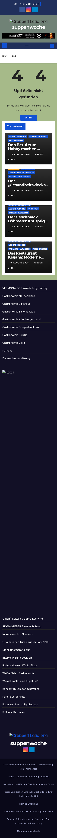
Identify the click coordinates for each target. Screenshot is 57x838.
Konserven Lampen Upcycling (20, 688)
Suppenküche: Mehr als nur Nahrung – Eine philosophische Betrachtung (28, 821)
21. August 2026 (20, 154)
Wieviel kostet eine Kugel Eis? (20, 681)
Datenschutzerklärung (16, 358)
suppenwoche (28, 27)
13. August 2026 (20, 190)
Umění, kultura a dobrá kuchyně (22, 618)
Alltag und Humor (17, 137)
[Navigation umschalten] (26, 45)
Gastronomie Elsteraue (16, 303)
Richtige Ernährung (28, 803)
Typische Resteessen (18, 213)
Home (11, 776)
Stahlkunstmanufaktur (16, 649)
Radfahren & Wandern (19, 249)
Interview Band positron (17, 657)
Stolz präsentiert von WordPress (19, 764)
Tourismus (33, 209)
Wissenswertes (40, 249)
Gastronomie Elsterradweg (18, 311)
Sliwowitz (27, 634)
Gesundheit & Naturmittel (21, 173)
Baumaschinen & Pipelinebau (20, 704)
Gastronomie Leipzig (14, 335)
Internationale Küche (19, 177)
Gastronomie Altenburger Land (21, 319)
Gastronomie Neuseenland (18, 296)
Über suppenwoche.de (28, 831)
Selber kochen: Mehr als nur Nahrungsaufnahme (28, 811)
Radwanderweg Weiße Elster (19, 665)
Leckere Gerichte (17, 209)
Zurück (28, 118)
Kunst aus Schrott (13, 696)
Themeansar (30, 768)
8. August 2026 (19, 263)
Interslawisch (10, 634)
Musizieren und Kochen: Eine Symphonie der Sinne (28, 784)
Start (4, 55)
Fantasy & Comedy (38, 137)
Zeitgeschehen (16, 141)
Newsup (49, 764)
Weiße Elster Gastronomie (18, 673)
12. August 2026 (20, 226)
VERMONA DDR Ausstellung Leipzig (24, 288)
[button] (47, 45)
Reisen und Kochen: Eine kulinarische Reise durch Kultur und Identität (28, 794)
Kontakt (7, 350)
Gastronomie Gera (13, 342)
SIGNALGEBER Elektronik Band (21, 626)
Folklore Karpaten (13, 712)
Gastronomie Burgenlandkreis (20, 327)
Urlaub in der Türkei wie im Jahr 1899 (25, 642)
